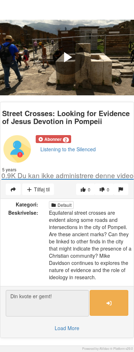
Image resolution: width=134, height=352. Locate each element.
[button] (53, 139)
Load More (67, 328)
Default (63, 205)
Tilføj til (41, 189)
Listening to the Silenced (68, 149)
